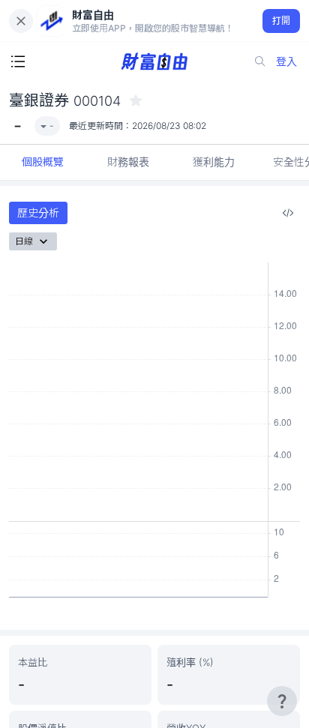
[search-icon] (260, 61)
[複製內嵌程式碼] (288, 213)
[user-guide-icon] (282, 701)
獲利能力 (214, 161)
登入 (286, 61)
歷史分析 (38, 212)
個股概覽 (43, 161)
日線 (24, 241)
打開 (281, 20)
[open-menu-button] (18, 61)
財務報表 (128, 161)
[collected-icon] (136, 100)
